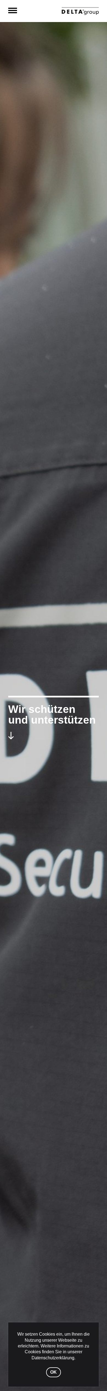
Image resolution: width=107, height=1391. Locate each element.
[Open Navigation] (12, 11)
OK (53, 1372)
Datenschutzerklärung (53, 1357)
